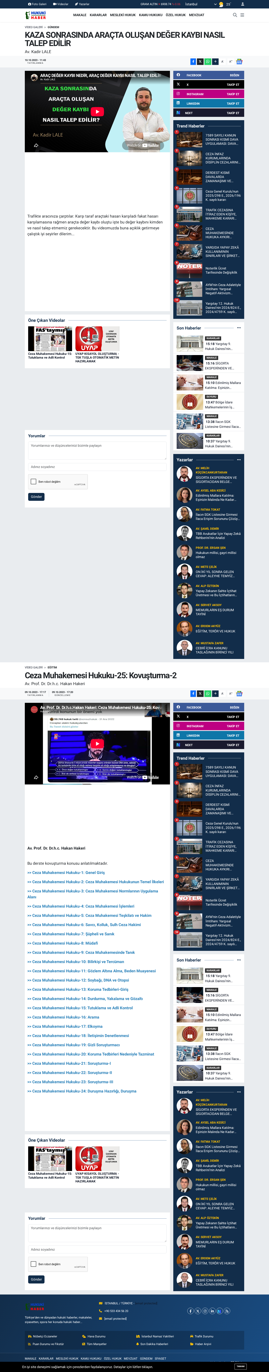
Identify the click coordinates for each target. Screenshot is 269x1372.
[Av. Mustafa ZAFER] (184, 648)
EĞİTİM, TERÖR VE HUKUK (215, 631)
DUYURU (211, 396)
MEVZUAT (196, 15)
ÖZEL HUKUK (176, 15)
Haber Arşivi (203, 1344)
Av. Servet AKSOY (209, 605)
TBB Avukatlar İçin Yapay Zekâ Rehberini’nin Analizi (218, 536)
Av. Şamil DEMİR (207, 529)
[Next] (219, 1311)
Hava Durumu (96, 1336)
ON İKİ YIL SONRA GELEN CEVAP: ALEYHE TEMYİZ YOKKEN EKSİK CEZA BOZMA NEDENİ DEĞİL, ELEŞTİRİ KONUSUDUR (218, 574)
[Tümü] (239, 328)
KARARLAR (98, 15)
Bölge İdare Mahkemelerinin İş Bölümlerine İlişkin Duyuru (219, 405)
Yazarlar (84, 4)
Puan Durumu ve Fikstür (48, 1344)
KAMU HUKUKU (150, 15)
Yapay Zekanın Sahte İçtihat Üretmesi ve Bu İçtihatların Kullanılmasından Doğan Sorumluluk (216, 593)
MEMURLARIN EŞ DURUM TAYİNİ (215, 612)
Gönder (36, 497)
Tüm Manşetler (97, 1344)
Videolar (62, 4)
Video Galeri (34, 27)
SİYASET (160, 1358)
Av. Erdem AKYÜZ (208, 626)
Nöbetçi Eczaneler (45, 1336)
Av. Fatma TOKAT (208, 509)
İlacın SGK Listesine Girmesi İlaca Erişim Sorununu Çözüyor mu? (222, 424)
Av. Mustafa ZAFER (210, 643)
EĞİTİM (52, 667)
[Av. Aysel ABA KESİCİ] (184, 495)
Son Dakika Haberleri (154, 1344)
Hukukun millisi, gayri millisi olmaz (216, 555)
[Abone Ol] (239, 61)
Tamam (241, 1366)
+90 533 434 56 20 (116, 1311)
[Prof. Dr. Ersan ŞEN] (184, 552)
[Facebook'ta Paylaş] (193, 61)
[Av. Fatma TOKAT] (184, 514)
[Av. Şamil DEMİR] (184, 533)
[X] (198, 1311)
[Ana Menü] (242, 15)
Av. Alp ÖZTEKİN (207, 586)
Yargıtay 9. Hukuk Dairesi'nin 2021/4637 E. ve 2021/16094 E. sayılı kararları (220, 347)
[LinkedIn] (212, 1311)
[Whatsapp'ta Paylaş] (207, 61)
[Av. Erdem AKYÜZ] (184, 628)
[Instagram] (205, 1311)
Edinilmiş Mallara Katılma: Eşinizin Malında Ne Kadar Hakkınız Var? (223, 385)
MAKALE (79, 15)
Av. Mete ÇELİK (206, 567)
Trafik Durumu (204, 1336)
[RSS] (227, 1311)
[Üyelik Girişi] (241, 4)
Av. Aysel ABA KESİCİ (210, 490)
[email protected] (146, 1303)
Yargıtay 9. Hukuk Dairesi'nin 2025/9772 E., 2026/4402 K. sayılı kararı (219, 444)
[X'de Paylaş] (200, 61)
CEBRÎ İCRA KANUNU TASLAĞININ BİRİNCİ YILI (215, 650)
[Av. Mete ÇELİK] (184, 571)
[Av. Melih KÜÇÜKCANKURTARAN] (184, 473)
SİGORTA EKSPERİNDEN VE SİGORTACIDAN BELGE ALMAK (222, 366)
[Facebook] (190, 1311)
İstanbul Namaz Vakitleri (158, 1336)
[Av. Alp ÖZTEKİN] (184, 590)
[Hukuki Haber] (35, 14)
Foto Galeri (39, 4)
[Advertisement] (99, 182)
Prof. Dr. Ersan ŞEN (211, 548)
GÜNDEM (53, 27)
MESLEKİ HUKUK (123, 15)
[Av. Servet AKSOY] (184, 609)
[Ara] (235, 15)
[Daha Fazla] (215, 61)
